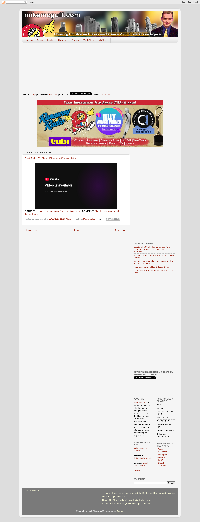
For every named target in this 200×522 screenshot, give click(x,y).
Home (76, 230)
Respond (53, 94)
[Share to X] (112, 219)
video (92, 219)
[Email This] (107, 219)
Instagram (162, 455)
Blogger (119, 511)
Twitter (161, 449)
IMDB (160, 460)
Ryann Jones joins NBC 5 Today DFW (151, 267)
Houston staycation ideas (113, 496)
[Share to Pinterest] (118, 219)
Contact (75, 40)
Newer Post (32, 230)
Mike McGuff (139, 402)
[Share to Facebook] (115, 219)
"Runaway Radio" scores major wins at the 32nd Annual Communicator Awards (138, 493)
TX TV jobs (88, 40)
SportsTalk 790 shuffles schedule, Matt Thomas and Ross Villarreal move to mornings (152, 249)
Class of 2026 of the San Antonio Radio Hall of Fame (126, 500)
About (137, 470)
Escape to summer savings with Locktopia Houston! (126, 503)
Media (50, 40)
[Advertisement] (100, 67)
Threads (162, 466)
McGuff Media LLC (33, 491)
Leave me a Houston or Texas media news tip (58, 211)
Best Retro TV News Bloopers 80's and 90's (50, 158)
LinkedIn (162, 457)
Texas (40, 40)
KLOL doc (103, 40)
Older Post (120, 230)
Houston (28, 40)
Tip (34, 94)
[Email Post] (100, 219)
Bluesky (161, 463)
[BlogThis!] (109, 219)
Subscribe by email (142, 458)
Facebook (162, 452)
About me (62, 40)
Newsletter (106, 94)
